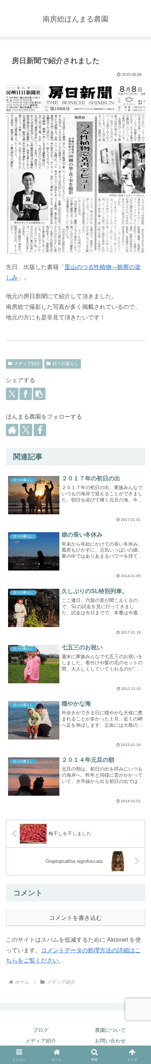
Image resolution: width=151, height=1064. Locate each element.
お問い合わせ (110, 1041)
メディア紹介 (27, 363)
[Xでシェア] (12, 394)
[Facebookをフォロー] (40, 430)
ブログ (40, 1030)
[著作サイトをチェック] (12, 430)
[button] (39, 394)
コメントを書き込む (75, 918)
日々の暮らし (65, 363)
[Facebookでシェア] (25, 394)
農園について (110, 1030)
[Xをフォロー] (26, 430)
